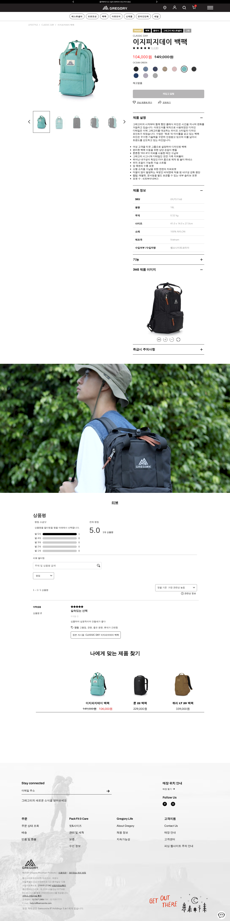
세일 (156, 16)
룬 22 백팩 (140, 703)
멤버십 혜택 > (115, 2)
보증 (72, 839)
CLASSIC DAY (47, 25)
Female (137, 30)
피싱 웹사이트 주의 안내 (178, 846)
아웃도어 (116, 16)
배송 (24, 832)
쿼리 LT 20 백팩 (182, 703)
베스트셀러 (77, 16)
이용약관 (62, 872)
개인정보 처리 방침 (77, 872)
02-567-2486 (38, 899)
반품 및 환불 (29, 839)
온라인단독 (143, 16)
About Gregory (125, 825)
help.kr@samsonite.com (41, 903)
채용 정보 (122, 832)
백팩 (104, 16)
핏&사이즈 (75, 825)
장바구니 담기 (140, 745)
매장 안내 (170, 832)
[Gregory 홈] (115, 7)
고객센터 (169, 839)
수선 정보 (75, 846)
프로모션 (92, 16)
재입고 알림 (168, 93)
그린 (188, 30)
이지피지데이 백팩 (97, 703)
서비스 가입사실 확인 (32, 895)
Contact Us (171, 825)
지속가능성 (123, 839)
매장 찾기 (167, 789)
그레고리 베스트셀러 (172, 30)
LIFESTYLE (33, 25)
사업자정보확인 (59, 885)
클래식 (156, 30)
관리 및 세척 (76, 832)
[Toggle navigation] (210, 8)
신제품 (129, 16)
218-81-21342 (44, 885)
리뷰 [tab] (115, 502)
